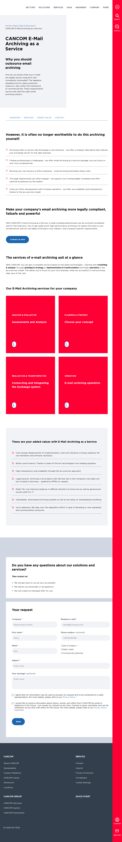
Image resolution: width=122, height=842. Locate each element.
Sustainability (10, 768)
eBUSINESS (81, 7)
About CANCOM (11, 763)
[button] (30, 7)
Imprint (79, 768)
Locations (8, 787)
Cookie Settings (83, 782)
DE (117, 7)
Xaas (15, 26)
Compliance (81, 778)
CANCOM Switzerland (14, 813)
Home (8, 26)
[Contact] (117, 26)
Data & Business (26, 26)
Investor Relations (12, 773)
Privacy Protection (84, 773)
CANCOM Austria (12, 808)
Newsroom (9, 782)
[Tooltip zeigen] (79, 619)
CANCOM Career (12, 778)
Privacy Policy (100, 708)
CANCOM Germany (13, 803)
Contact (79, 763)
